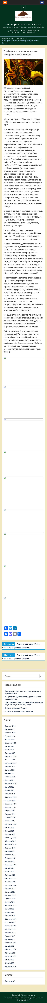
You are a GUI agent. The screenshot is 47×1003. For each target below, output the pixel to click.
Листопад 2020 (10, 949)
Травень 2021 (10, 936)
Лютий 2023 (9, 868)
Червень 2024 (10, 814)
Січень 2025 (9, 790)
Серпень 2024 (10, 807)
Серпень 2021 (10, 929)
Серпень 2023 (10, 848)
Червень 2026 (10, 733)
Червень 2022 (10, 895)
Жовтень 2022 (10, 882)
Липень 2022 (10, 892)
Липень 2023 (10, 851)
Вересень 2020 (10, 956)
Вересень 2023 (10, 844)
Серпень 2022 (10, 888)
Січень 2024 (9, 831)
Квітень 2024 (10, 821)
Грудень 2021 (10, 916)
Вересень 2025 (10, 763)
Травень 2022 (10, 899)
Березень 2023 (10, 865)
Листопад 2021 (10, 919)
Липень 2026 (10, 729)
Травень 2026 (10, 736)
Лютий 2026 (9, 746)
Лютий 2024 (9, 828)
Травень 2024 (10, 817)
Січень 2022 (9, 912)
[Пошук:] (22, 676)
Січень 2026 (9, 750)
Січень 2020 (9, 963)
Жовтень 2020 (10, 953)
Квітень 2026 (10, 739)
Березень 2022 (10, 905)
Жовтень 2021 (10, 922)
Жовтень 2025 (10, 760)
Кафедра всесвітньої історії (23, 24)
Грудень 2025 (10, 753)
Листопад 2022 (10, 878)
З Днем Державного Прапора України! (19, 711)
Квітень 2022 (10, 902)
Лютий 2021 (9, 946)
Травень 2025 (10, 777)
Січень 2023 (9, 872)
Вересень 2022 (10, 885)
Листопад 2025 (10, 756)
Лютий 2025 (9, 787)
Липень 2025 (10, 770)
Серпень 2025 (10, 767)
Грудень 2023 (10, 834)
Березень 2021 (10, 943)
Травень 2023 (10, 858)
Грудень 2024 (10, 794)
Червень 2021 (10, 933)
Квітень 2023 (10, 861)
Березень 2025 (10, 783)
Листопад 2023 (10, 838)
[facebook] (23, 7)
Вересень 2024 (10, 804)
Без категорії (10, 981)
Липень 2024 (10, 811)
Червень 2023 (10, 855)
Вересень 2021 (10, 926)
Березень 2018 (10, 966)
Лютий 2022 (9, 909)
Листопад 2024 (10, 797)
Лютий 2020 (9, 960)
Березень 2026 (10, 743)
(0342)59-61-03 (14, 30)
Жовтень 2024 (10, 800)
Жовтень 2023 (10, 841)
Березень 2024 (10, 824)
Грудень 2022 (10, 875)
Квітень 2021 (10, 939)
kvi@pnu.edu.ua (14, 32)
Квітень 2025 (10, 780)
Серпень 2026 (10, 726)
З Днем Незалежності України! (16, 708)
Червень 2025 (10, 773)
